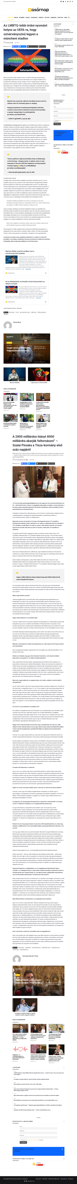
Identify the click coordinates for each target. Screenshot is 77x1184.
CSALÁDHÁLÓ (34, 17)
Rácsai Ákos (9, 42)
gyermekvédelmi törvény (25, 312)
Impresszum (38, 1178)
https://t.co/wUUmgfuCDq (27, 112)
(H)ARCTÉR (10, 17)
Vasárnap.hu (25, 1178)
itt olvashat (7, 241)
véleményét (7, 195)
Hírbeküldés (44, 1178)
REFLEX (16, 17)
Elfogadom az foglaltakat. (63, 121)
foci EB (17, 312)
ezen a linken (21, 241)
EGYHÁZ (27, 17)
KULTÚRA (47, 17)
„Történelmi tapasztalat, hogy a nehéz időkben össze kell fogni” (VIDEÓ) (17, 349)
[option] (27, 348)
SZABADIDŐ (53, 17)
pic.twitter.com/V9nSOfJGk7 (16, 114)
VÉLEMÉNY (21, 17)
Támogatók (70, 1178)
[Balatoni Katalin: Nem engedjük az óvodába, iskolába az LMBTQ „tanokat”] (43, 418)
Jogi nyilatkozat (63, 1178)
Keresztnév (56, 115)
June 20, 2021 (26, 118)
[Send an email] (12, 42)
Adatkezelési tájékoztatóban (66, 120)
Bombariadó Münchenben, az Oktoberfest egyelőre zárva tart (10, 425)
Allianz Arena (11, 312)
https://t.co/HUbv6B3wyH (28, 166)
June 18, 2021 (30, 172)
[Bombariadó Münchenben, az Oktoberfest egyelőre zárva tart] (11, 418)
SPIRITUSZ (60, 17)
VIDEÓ (65, 17)
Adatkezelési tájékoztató (53, 1178)
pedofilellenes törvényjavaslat (12, 125)
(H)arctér (9, 342)
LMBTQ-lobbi (33, 312)
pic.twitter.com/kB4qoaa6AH (16, 168)
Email (55, 106)
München (6, 314)
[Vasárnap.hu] (38, 9)
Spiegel (39, 188)
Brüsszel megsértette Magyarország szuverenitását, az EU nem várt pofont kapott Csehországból (10, 405)
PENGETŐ (41, 17)
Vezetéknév (56, 111)
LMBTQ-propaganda (42, 312)
